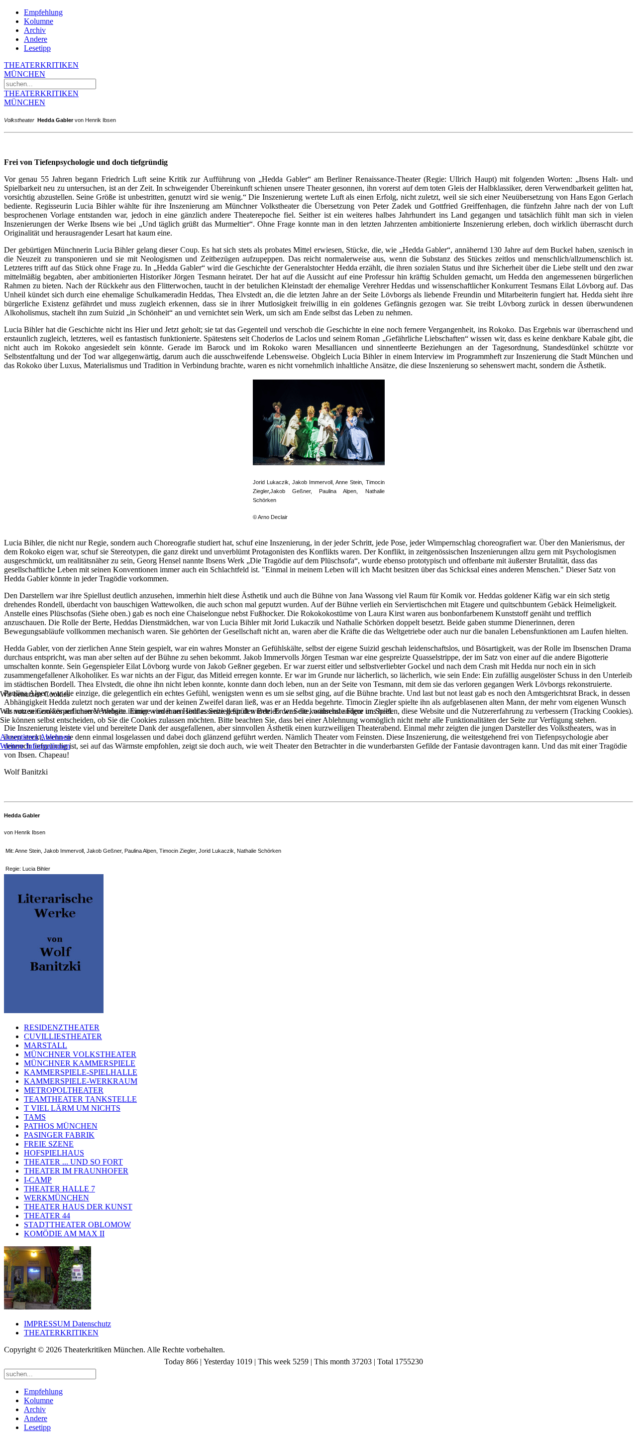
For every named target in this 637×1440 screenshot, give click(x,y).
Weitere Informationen (35, 746)
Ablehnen (55, 737)
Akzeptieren (19, 737)
